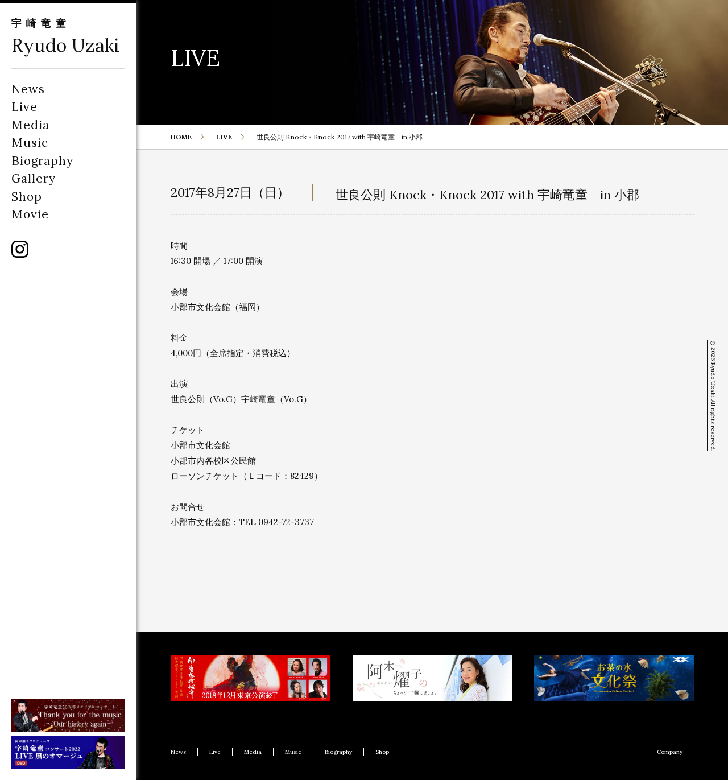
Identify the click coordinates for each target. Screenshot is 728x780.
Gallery (33, 178)
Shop (26, 196)
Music (29, 142)
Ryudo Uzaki (65, 45)
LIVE (224, 137)
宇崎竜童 (41, 23)
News (28, 89)
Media (30, 125)
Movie (30, 214)
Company (669, 752)
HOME (181, 137)
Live (24, 106)
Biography (42, 160)
